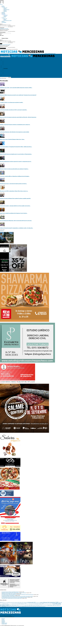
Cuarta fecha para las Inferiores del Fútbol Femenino (10, 591)
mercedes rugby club (21, 605)
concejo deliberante (44, 602)
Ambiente (5, 69)
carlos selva (17, 602)
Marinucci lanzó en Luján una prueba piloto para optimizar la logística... (14, 168)
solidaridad (19, 606)
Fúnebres (5, 10)
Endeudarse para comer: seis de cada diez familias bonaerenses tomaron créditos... (16, 87)
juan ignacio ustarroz (39, 603)
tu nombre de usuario (11, 25)
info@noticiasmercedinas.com (9, 616)
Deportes (3, 12)
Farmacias (3, 621)
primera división (44, 605)
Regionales (3, 14)
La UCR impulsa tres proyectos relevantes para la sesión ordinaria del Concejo (14, 597)
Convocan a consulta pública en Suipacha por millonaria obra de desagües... (15, 176)
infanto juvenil (31, 603)
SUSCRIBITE (4, 22)
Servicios (3, 618)
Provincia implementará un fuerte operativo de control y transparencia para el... (15, 161)
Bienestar (5, 11)
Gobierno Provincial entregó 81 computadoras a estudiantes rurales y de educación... (16, 227)
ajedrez (5, 602)
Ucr (37, 606)
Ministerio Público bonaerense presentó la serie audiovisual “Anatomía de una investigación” (18, 94)
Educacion (5, 18)
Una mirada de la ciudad (7, 20)
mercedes (16, 605)
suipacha (24, 606)
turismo (34, 606)
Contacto (3, 620)
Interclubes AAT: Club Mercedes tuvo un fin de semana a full (11, 598)
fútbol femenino (22, 603)
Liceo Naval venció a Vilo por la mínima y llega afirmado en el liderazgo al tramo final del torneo (17, 594)
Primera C (39, 605)
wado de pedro (43, 606)
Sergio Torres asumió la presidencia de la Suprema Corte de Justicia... (13, 213)
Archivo (3, 619)
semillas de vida (15, 606)
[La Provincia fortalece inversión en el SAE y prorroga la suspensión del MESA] (2, 107)
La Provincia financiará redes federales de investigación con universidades (14, 131)
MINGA (3, 21)
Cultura (3, 17)
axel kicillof (12, 602)
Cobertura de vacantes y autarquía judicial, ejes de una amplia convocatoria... (15, 205)
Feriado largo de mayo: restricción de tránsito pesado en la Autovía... (13, 183)
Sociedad (3, 6)
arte (8, 602)
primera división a (50, 605)
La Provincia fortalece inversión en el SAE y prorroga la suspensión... (13, 109)
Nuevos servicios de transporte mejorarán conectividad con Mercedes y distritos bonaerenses (18, 117)
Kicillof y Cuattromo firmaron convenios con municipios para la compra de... (15, 124)
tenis (31, 606)
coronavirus (54, 602)
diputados (60, 602)
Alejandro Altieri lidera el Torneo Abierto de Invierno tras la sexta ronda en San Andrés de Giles (17, 596)
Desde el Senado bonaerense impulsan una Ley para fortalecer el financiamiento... (16, 154)
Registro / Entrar (5, 38)
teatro (28, 606)
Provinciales (6, 68)
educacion (5, 603)
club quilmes (38, 602)
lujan (11, 605)
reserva (56, 605)
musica (26, 605)
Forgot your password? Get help (5, 44)
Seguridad (3, 13)
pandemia (34, 605)
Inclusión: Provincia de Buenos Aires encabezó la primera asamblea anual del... (15, 198)
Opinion (5, 8)
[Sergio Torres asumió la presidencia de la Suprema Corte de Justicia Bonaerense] (2, 211)
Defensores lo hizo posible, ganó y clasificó (9, 593)
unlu (39, 606)
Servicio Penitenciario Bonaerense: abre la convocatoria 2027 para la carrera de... (16, 220)
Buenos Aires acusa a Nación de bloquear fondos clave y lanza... (12, 139)
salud (4, 606)
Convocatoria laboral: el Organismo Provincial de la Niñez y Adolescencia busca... (16, 146)
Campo (5, 16)
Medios (5, 19)
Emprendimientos (6, 9)
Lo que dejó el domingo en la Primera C (8, 595)
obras (30, 605)
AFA (2, 602)
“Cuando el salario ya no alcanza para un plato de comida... (11, 102)
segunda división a (9, 606)
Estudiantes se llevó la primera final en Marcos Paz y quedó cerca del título (14, 592)
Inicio (1, 78)
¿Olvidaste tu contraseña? (4, 28)
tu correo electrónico (11, 31)
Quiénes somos (4, 623)
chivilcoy (21, 602)
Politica (3, 59)
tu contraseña (10, 26)
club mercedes (32, 602)
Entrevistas (5, 7)
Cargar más (2, 230)
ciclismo (26, 602)
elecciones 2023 (15, 603)
